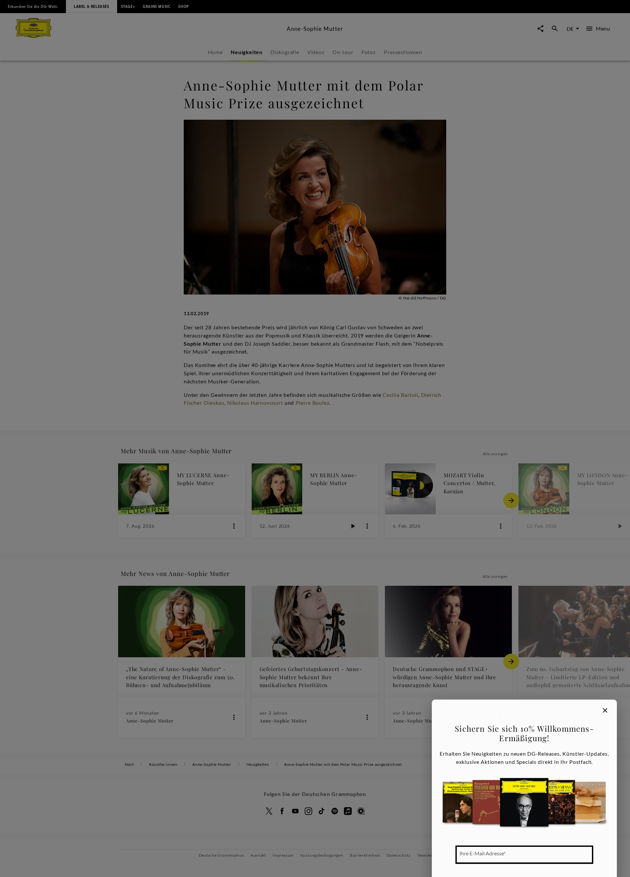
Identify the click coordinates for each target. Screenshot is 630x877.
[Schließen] (605, 710)
